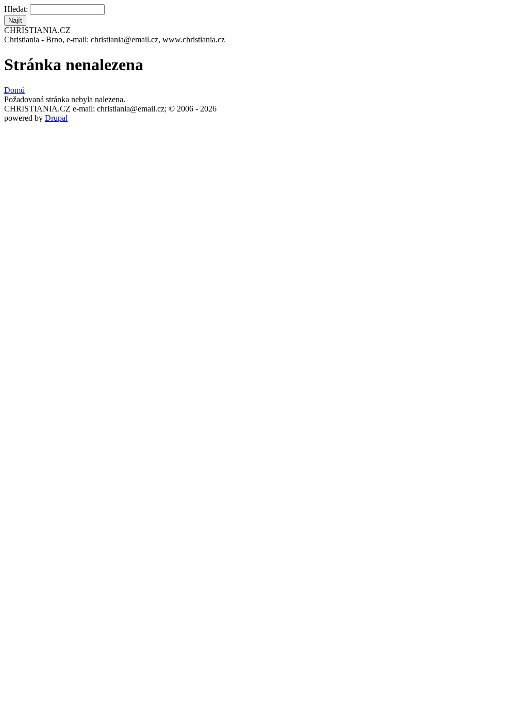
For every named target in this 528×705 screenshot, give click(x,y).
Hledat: (17, 9)
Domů (14, 90)
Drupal (56, 118)
